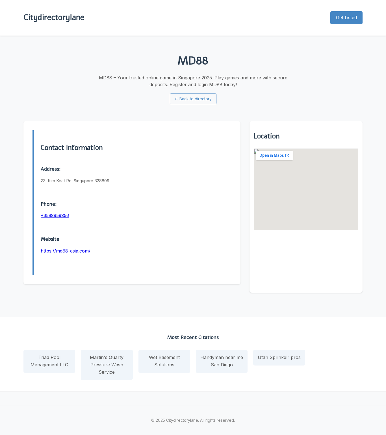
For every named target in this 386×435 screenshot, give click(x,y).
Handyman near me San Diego (221, 360)
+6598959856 (55, 215)
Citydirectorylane (53, 17)
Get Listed (346, 17)
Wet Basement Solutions (164, 360)
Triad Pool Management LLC (49, 360)
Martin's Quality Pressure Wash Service (106, 364)
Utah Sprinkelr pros (279, 357)
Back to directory (193, 98)
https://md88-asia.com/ (65, 251)
